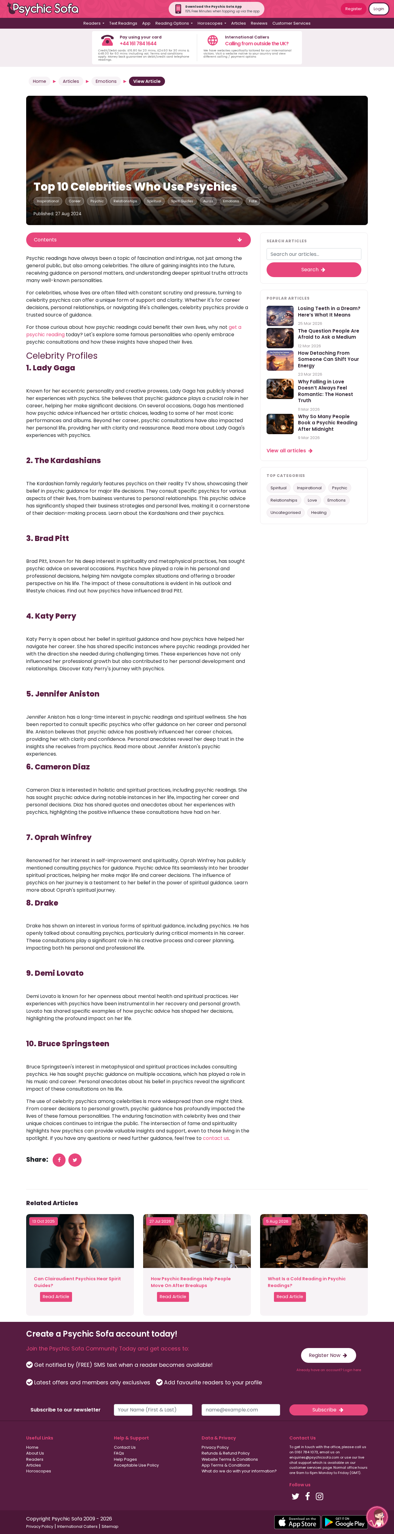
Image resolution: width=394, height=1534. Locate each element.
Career (75, 201)
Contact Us (125, 1447)
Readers (34, 1459)
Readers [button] (92, 23)
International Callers (77, 1526)
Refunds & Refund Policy (226, 1453)
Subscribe (325, 1409)
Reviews (259, 23)
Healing (319, 512)
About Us (35, 1453)
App (146, 23)
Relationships (125, 201)
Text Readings (123, 23)
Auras (208, 201)
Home (39, 81)
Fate (253, 201)
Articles (238, 23)
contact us (215, 1138)
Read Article (56, 1297)
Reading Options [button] (172, 23)
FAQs (119, 1453)
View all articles (287, 450)
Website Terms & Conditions (230, 1459)
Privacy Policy (215, 1447)
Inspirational (48, 201)
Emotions (106, 81)
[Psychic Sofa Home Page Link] (46, 9)
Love (312, 500)
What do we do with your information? (239, 1471)
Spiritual (154, 201)
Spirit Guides (182, 201)
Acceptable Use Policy (136, 1465)
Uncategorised (286, 512)
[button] (377, 1517)
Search (310, 269)
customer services (305, 1467)
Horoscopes (38, 1471)
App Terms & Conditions (226, 1465)
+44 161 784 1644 (138, 43)
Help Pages (125, 1459)
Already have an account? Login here (328, 1369)
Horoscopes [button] (210, 23)
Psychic (97, 201)
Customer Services (291, 23)
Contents (45, 239)
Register (353, 9)
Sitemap (110, 1526)
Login (379, 9)
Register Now (325, 1355)
